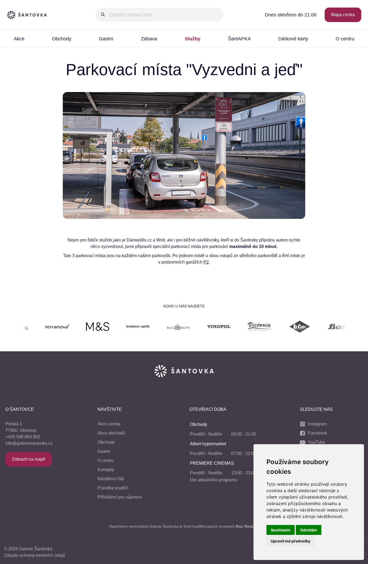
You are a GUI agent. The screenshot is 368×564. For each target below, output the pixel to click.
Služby (192, 38)
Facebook (317, 433)
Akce (19, 38)
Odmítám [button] (308, 530)
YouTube (316, 442)
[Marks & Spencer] (81, 327)
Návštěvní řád (111, 479)
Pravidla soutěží (113, 488)
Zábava (149, 38)
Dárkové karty (293, 38)
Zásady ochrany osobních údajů (34, 555)
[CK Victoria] (243, 327)
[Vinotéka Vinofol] (202, 327)
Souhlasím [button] (280, 530)
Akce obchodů (111, 433)
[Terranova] (41, 327)
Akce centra (109, 424)
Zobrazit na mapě (28, 459)
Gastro (106, 38)
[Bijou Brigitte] (162, 327)
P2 (206, 262)
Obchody (61, 38)
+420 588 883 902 (22, 437)
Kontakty (106, 469)
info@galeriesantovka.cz (29, 443)
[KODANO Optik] (122, 327)
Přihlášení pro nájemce (120, 497)
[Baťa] (324, 327)
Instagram (317, 424)
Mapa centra (343, 14)
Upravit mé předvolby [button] (290, 541)
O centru (345, 38)
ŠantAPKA (239, 38)
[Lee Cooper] (283, 327)
